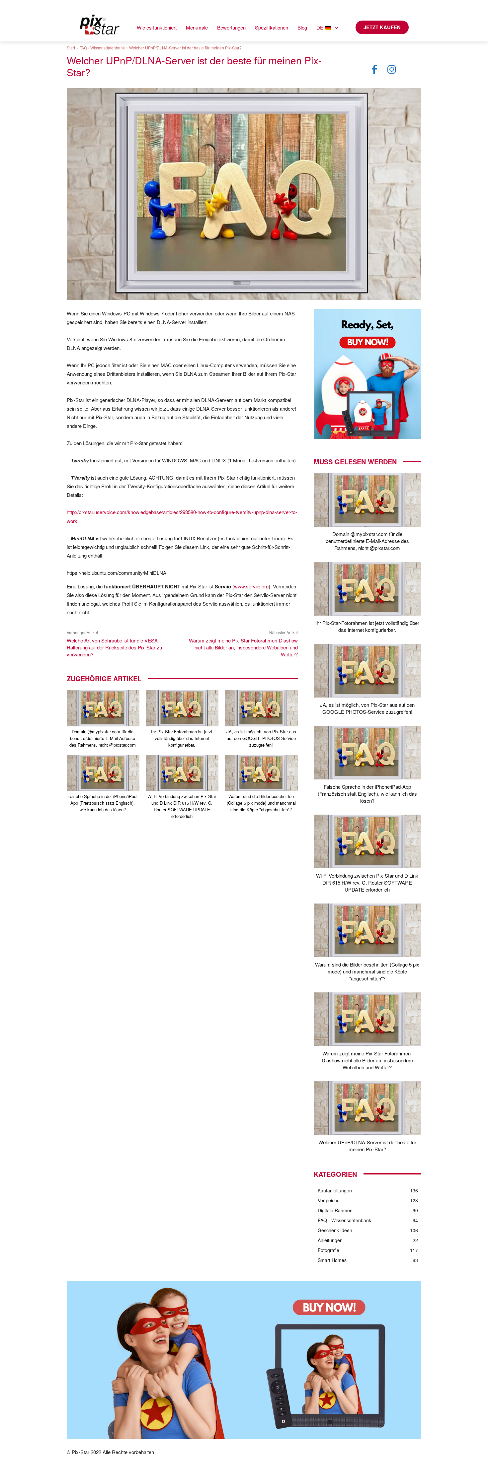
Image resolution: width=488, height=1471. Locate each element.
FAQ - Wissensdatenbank (102, 47)
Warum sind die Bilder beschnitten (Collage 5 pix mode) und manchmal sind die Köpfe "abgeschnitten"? (261, 803)
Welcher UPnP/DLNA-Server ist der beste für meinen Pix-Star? (367, 1146)
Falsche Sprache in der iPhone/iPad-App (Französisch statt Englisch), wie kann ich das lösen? (102, 803)
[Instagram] (392, 70)
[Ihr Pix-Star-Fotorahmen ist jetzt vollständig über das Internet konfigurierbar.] (182, 708)
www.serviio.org (251, 586)
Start (71, 47)
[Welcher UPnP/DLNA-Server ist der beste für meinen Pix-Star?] (367, 1108)
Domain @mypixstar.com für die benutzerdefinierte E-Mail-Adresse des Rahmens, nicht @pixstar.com (102, 738)
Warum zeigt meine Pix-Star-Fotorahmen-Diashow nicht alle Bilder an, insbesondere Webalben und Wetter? (243, 647)
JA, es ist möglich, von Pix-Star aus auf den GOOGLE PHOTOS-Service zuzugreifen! (261, 738)
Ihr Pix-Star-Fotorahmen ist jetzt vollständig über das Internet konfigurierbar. (181, 738)
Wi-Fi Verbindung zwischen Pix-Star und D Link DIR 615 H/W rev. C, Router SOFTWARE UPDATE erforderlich (181, 806)
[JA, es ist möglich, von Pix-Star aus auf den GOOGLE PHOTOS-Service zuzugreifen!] (261, 708)
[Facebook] (374, 70)
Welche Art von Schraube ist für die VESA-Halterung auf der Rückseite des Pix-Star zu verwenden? (114, 647)
